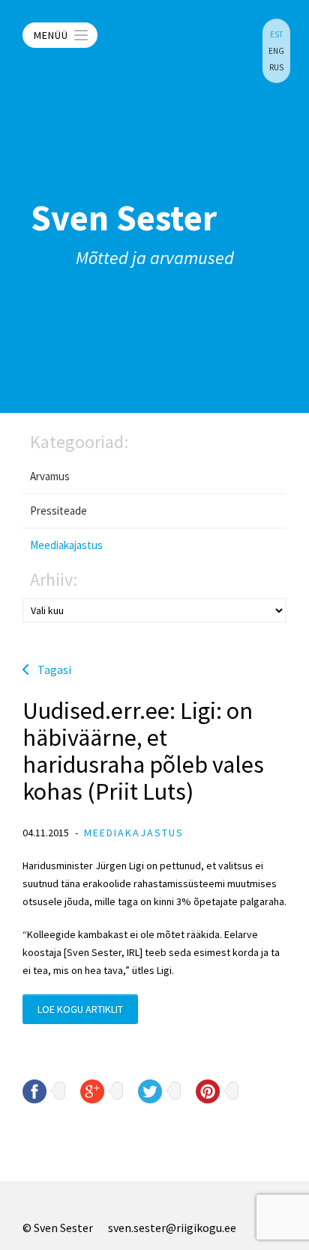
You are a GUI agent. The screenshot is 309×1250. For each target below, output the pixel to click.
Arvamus (50, 476)
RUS (276, 67)
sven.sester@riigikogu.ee (172, 1227)
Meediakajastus (66, 545)
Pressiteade (58, 510)
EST (276, 34)
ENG (276, 51)
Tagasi (54, 669)
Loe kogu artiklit (80, 1009)
